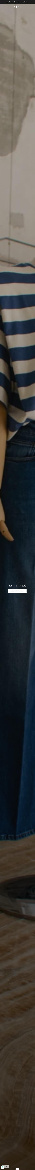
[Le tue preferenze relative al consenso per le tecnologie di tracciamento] (2, 1167)
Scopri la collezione (17, 591)
